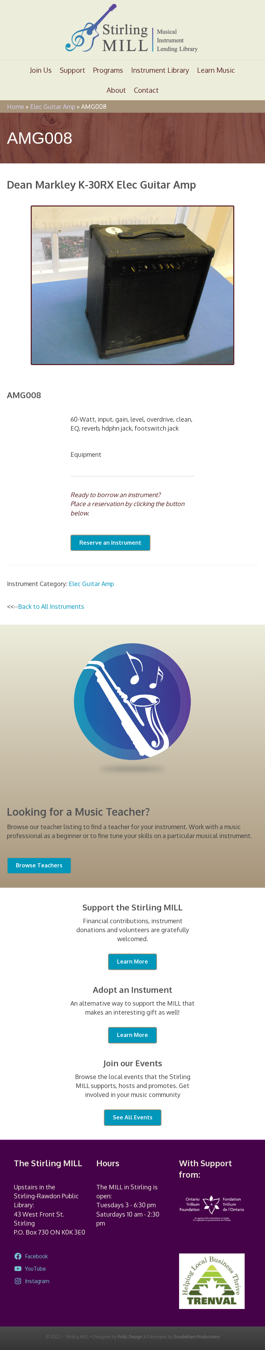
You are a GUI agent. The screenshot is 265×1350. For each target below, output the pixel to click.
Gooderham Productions (196, 1336)
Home (15, 106)
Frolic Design (130, 1336)
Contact (146, 89)
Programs (108, 70)
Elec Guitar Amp (52, 106)
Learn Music (216, 70)
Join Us (41, 70)
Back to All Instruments (51, 606)
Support (72, 70)
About (116, 89)
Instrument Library (160, 70)
